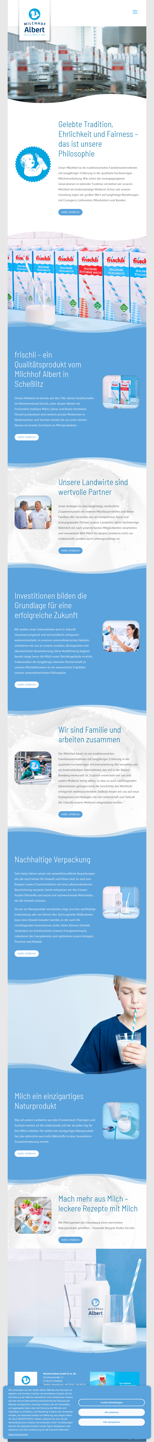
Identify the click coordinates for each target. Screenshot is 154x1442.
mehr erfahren (70, 212)
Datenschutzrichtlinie (18, 1434)
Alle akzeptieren (111, 1422)
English (78, 755)
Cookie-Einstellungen (112, 1402)
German (73, 755)
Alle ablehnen (112, 1412)
